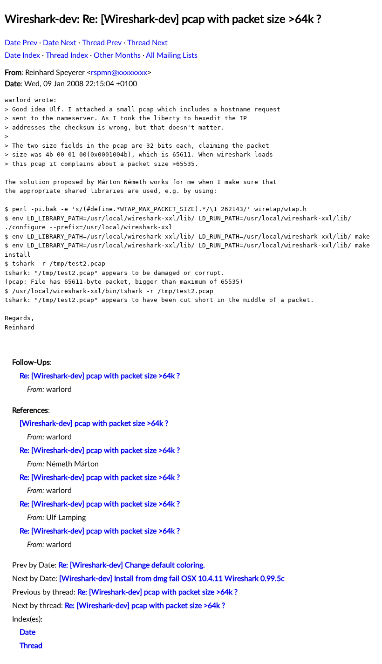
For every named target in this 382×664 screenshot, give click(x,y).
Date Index (22, 55)
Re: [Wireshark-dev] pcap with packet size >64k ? (100, 376)
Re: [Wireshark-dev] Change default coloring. (131, 565)
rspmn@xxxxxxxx (119, 72)
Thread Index (67, 55)
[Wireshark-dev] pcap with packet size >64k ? (94, 423)
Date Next (59, 43)
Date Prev (21, 43)
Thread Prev (102, 43)
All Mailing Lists (172, 55)
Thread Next (147, 43)
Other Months (117, 55)
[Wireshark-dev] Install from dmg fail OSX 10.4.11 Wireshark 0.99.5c (172, 578)
